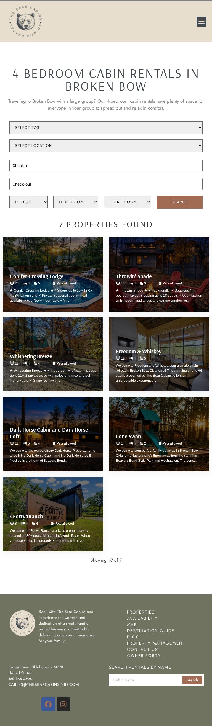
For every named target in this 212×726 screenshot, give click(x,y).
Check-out (17, 175)
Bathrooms (112, 193)
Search (192, 680)
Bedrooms (61, 193)
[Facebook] (48, 704)
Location (16, 137)
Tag (12, 119)
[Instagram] (63, 704)
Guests (15, 193)
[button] (201, 22)
